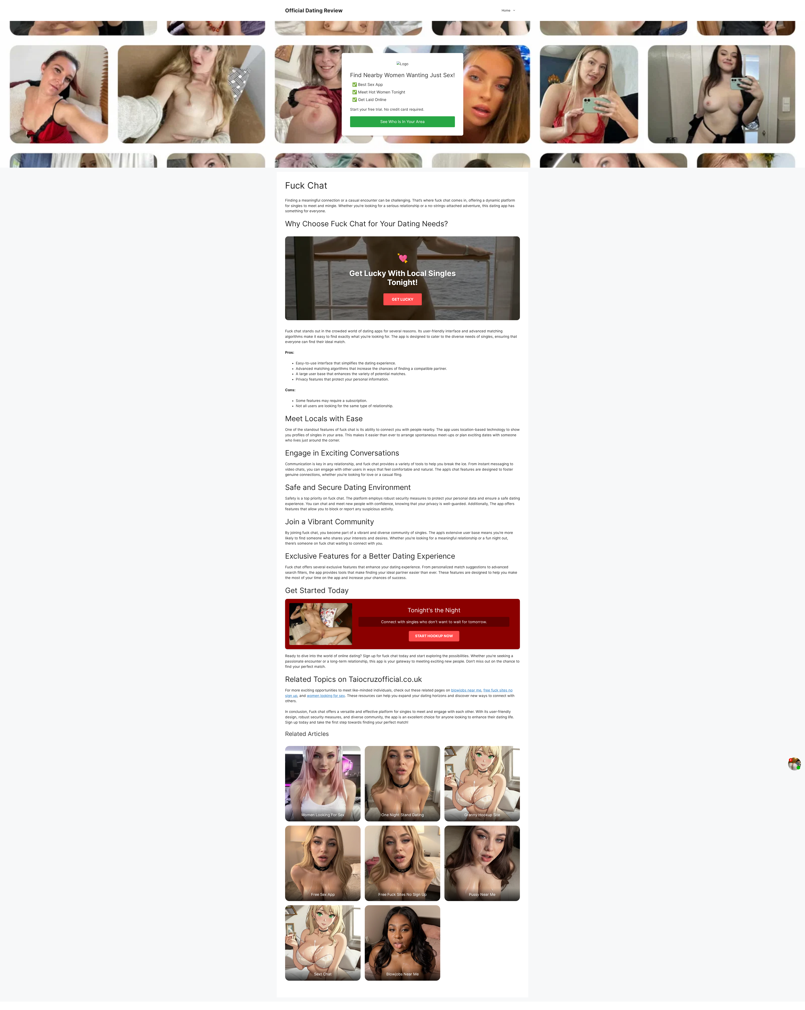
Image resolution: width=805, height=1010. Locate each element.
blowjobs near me (466, 690)
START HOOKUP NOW (434, 636)
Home (506, 10)
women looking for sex (326, 696)
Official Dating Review (314, 10)
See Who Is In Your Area (402, 121)
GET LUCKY (402, 299)
